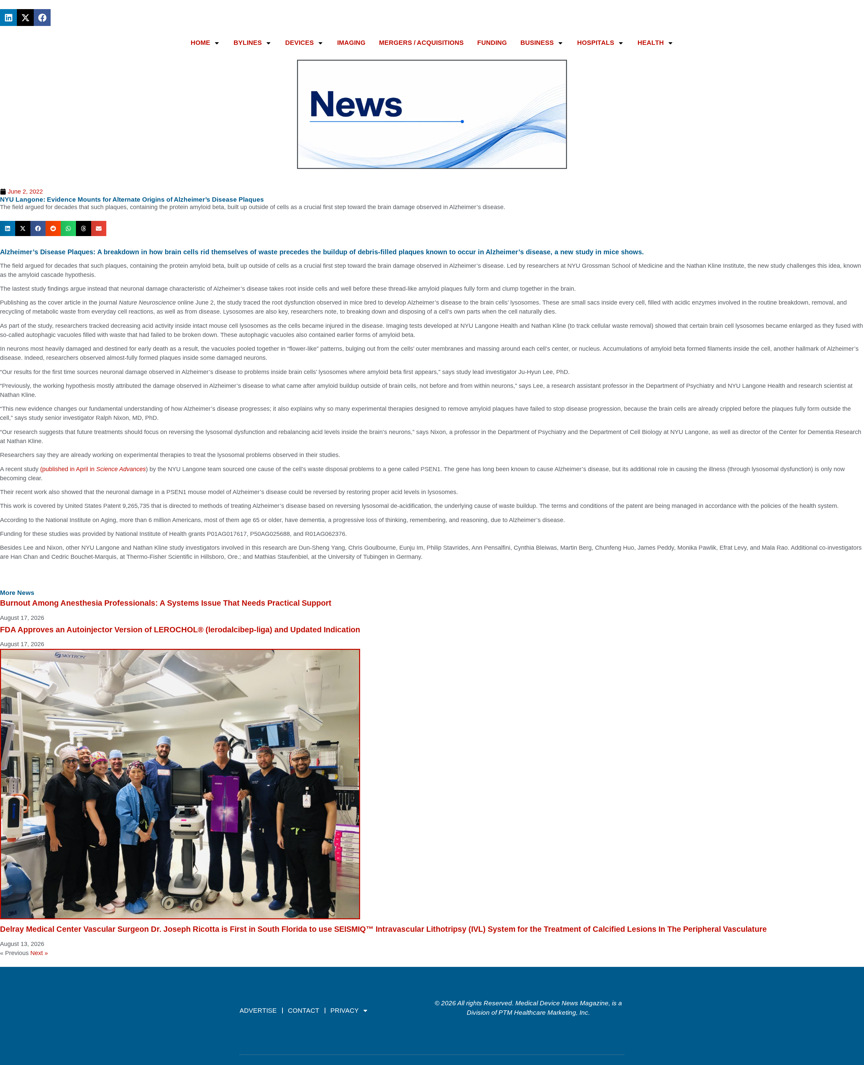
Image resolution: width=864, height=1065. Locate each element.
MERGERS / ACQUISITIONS (421, 42)
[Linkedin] (8, 17)
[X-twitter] (25, 17)
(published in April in (93, 469)
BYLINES (248, 42)
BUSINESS (537, 42)
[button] (7, 228)
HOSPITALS (595, 42)
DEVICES (299, 42)
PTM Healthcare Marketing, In (541, 1012)
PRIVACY (344, 1010)
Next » (39, 953)
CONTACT (303, 1010)
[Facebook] (42, 17)
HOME (200, 42)
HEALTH (651, 42)
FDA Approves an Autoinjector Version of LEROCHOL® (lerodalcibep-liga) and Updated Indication (180, 629)
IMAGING (351, 42)
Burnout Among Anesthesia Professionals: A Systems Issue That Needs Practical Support (165, 603)
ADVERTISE (258, 1010)
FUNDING (492, 42)
